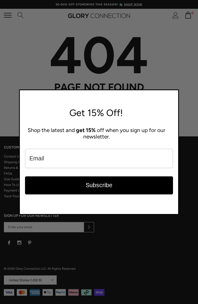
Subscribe (99, 185)
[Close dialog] (174, 95)
